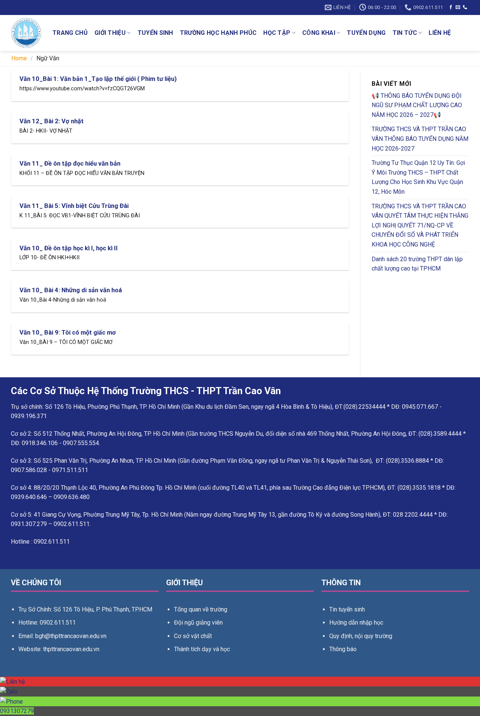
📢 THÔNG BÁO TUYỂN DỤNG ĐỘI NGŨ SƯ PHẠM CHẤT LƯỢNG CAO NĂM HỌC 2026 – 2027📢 (417, 105)
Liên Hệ (440, 32)
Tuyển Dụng (366, 32)
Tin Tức (405, 32)
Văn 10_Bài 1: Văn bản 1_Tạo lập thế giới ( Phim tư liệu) (98, 78)
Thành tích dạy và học (202, 649)
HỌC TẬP (276, 32)
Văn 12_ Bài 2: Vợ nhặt (52, 121)
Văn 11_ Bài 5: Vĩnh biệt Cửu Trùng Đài (74, 205)
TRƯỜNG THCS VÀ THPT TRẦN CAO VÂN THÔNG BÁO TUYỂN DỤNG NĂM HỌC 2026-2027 (420, 139)
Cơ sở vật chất (193, 636)
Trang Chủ (70, 32)
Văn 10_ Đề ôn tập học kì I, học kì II (69, 248)
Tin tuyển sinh (347, 609)
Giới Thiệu (110, 32)
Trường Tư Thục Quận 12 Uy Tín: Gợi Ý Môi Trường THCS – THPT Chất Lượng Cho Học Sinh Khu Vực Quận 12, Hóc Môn (418, 177)
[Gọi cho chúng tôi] (465, 7)
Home (19, 58)
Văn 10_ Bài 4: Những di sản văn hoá (71, 290)
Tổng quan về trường (200, 609)
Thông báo (343, 649)
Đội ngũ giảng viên (198, 622)
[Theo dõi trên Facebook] (450, 7)
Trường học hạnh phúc (218, 32)
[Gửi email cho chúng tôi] (458, 7)
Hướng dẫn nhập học (356, 622)
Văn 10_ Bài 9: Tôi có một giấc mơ (68, 332)
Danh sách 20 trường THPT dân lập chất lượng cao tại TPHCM (417, 264)
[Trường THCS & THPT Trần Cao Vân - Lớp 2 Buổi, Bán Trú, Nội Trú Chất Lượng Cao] (26, 33)
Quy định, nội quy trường (360, 636)
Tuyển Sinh (155, 32)
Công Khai (318, 32)
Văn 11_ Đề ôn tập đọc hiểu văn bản (70, 163)
